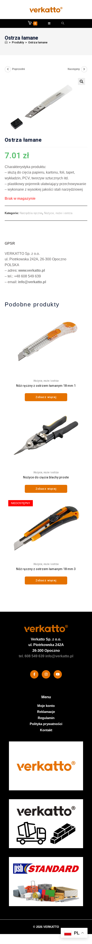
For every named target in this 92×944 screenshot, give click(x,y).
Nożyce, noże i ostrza (58, 213)
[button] (81, 81)
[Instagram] (46, 674)
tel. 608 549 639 (31, 656)
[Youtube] (58, 674)
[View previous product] (8, 69)
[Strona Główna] (6, 42)
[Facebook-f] (34, 674)
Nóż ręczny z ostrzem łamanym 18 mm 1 (46, 385)
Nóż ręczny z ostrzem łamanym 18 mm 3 (46, 569)
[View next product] (84, 69)
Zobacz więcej (46, 397)
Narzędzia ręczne (31, 213)
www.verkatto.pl (31, 270)
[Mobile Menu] (49, 23)
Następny (74, 69)
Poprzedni (18, 69)
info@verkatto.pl (32, 282)
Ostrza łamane (38, 42)
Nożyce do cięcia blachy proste (46, 477)
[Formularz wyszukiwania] (62, 23)
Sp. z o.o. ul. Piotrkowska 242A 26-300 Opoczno (46, 644)
